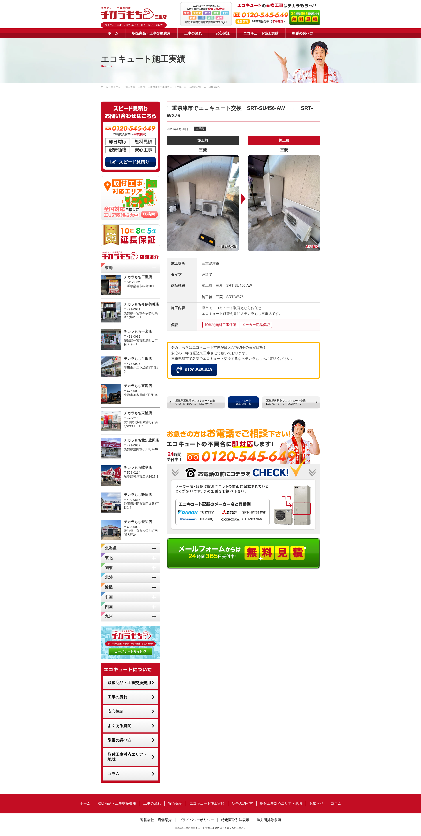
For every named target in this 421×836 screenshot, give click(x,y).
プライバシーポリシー (196, 820)
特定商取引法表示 (235, 820)
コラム (114, 774)
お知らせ (316, 803)
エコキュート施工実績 (260, 33)
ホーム (113, 33)
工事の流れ (193, 33)
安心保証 (223, 33)
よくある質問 (119, 725)
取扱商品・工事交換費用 (151, 33)
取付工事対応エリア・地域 (127, 757)
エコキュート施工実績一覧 (243, 402)
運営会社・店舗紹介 (156, 820)
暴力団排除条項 (269, 820)
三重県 (200, 128)
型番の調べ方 (302, 33)
